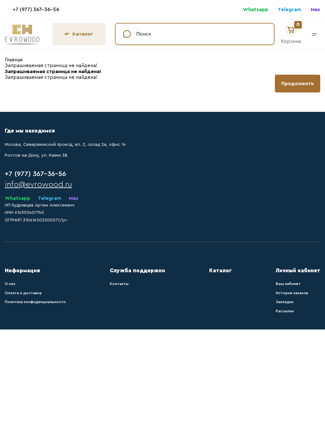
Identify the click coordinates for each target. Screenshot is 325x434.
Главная (14, 59)
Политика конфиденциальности (35, 302)
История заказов (292, 293)
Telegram (289, 9)
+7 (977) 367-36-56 (36, 9)
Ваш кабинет (288, 284)
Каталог (82, 34)
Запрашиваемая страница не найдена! (51, 65)
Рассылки (285, 311)
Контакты (119, 284)
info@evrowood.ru (38, 184)
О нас (10, 284)
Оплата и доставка (23, 293)
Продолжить (297, 83)
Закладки (285, 302)
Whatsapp (255, 9)
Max (315, 9)
